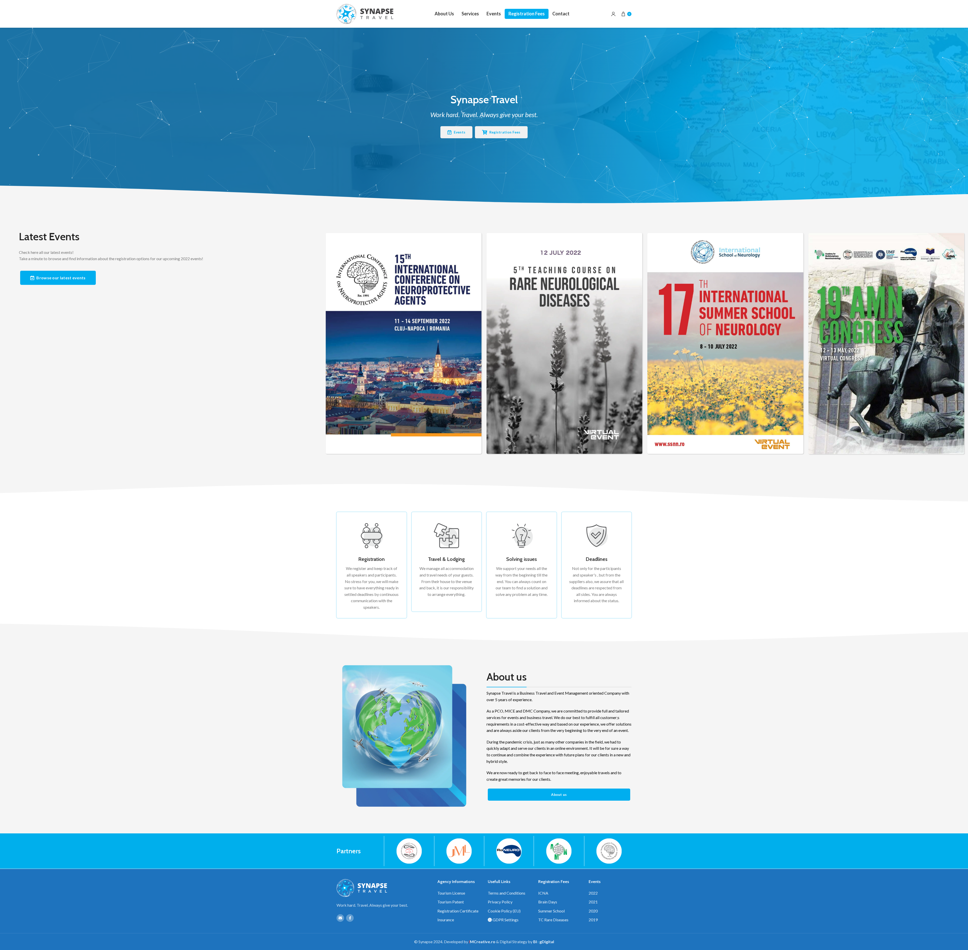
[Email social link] (340, 918)
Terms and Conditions (506, 893)
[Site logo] (365, 14)
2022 (593, 893)
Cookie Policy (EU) (504, 910)
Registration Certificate (457, 910)
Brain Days (547, 901)
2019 (593, 919)
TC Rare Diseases (553, 919)
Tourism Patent (450, 901)
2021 (593, 901)
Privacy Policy (500, 901)
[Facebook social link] (350, 918)
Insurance (445, 919)
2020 (593, 910)
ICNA (543, 893)
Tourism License (451, 893)
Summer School (551, 910)
